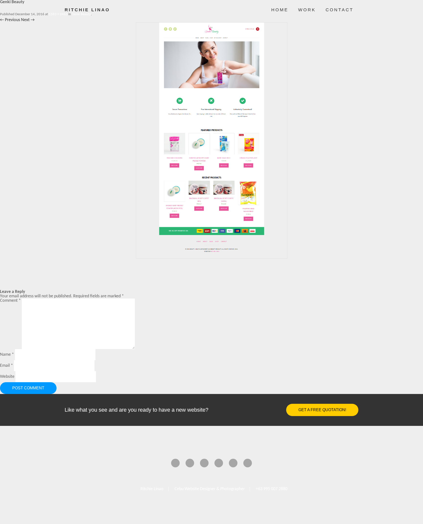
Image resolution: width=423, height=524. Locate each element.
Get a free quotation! (322, 410)
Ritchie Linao (87, 9)
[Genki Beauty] (211, 140)
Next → (28, 20)
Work (307, 9)
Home (279, 9)
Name (7, 354)
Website (7, 376)
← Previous (10, 20)
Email (6, 365)
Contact (339, 9)
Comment (10, 300)
